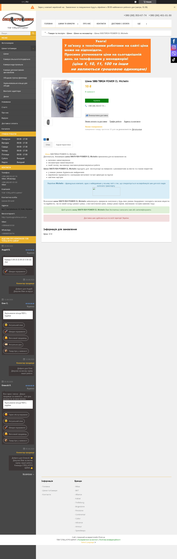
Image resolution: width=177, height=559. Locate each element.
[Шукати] (33, 33)
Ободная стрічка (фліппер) (15, 78)
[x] (48, 140)
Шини (6, 54)
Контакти (101, 24)
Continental (80, 514)
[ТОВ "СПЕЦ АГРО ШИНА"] (18, 20)
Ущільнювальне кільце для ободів (15, 84)
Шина (47, 154)
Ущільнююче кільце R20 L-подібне (16, 314)
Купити (97, 100)
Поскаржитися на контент (88, 540)
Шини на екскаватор (83, 33)
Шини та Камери (9, 48)
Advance (79, 522)
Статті (4, 107)
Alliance (79, 494)
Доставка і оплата (10, 123)
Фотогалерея (7, 43)
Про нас (5, 112)
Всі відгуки (27, 474)
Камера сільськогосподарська (16, 59)
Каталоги (6, 129)
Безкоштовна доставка (98, 115)
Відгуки (5, 118)
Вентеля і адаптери (12, 91)
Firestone (79, 510)
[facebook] (45, 140)
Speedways (80, 530)
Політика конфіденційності (109, 540)
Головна (48, 24)
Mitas (78, 486)
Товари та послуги (56, 33)
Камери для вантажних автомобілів (13, 71)
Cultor (78, 518)
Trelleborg (80, 502)
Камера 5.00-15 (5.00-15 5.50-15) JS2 (18, 261)
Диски (6, 96)
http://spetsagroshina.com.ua (14, 217)
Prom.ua (102, 537)
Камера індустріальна (13, 64)
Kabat (78, 498)
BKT (77, 490)
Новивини (6, 102)
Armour (79, 526)
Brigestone (80, 506)
